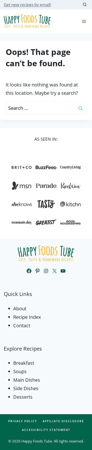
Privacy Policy (22, 421)
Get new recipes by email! (27, 4)
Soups (20, 371)
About (19, 308)
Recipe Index (27, 317)
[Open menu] (83, 21)
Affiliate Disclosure (63, 421)
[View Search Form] (84, 4)
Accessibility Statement (46, 430)
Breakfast (23, 363)
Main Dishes (26, 380)
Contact (21, 325)
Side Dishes (25, 388)
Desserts (23, 397)
